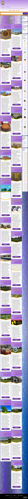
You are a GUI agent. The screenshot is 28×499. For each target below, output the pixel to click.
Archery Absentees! (6, 281)
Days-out (5, 27)
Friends (15, 54)
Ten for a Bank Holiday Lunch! (6, 118)
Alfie (13, 389)
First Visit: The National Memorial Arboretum (16, 290)
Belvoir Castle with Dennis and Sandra (6, 87)
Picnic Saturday (16, 260)
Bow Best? (16, 232)
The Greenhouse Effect (16, 138)
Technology (5, 183)
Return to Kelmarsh (6, 151)
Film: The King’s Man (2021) (25, 102)
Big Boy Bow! (5, 373)
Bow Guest (16, 461)
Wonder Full (24, 141)
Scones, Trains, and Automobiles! (16, 82)
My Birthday (17, 203)
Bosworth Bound (5, 25)
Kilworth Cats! (16, 316)
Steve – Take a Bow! (16, 343)
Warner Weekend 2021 (25, 129)
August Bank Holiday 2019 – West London (6, 249)
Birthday (13, 203)
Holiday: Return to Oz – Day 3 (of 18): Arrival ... (25, 83)
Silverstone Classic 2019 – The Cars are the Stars (6, 340)
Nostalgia (8, 153)
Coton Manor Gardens (16, 403)
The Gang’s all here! (6, 58)
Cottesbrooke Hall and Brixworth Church (16, 432)
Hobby (14, 345)
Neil (17, 388)
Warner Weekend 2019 (25, 54)
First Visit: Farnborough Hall (5, 310)
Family (5, 89)
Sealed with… (5, 432)
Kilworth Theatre (16, 327)
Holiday (15, 111)
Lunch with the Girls (16, 52)
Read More (5, 55)
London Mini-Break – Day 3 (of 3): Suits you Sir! (6, 180)
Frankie (16, 389)
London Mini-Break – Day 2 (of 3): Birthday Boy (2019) (16, 200)
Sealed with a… (25, 174)
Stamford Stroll (16, 25)
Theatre (7, 183)
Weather (6, 27)
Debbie (19, 388)
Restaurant (18, 374)
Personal (16, 111)
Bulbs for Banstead (16, 168)
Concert (13, 374)
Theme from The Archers (5, 401)
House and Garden (17, 140)
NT (6, 312)
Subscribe (25, 497)
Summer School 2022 (16, 109)
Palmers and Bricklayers (16, 372)
